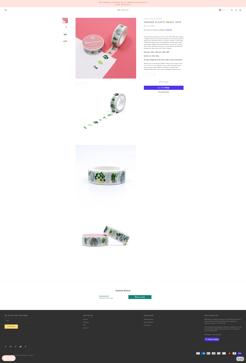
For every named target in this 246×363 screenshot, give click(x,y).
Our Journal (86, 322)
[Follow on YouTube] (21, 347)
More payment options (163, 92)
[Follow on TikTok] (26, 347)
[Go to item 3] (65, 34)
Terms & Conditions (148, 322)
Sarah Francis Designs (153, 19)
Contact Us (86, 328)
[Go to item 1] (65, 20)
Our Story (85, 319)
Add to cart (163, 82)
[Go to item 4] (65, 41)
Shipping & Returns (148, 319)
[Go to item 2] (65, 27)
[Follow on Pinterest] (16, 347)
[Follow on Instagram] (11, 347)
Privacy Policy (147, 325)
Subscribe (11, 326)
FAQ (84, 325)
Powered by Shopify (27, 355)
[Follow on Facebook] (6, 347)
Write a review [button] (140, 297)
